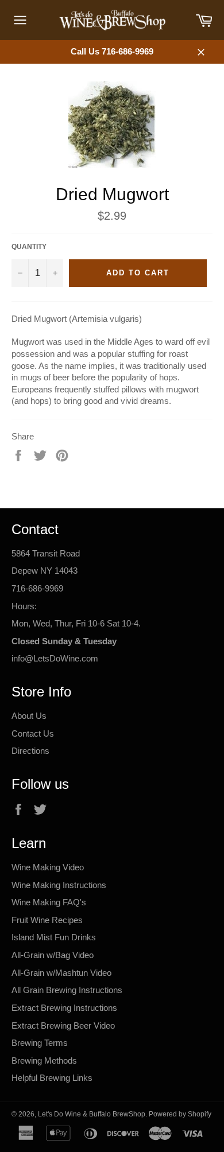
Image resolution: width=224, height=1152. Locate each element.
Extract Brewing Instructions (64, 1008)
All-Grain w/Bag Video (52, 955)
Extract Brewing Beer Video (63, 1025)
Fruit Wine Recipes (47, 920)
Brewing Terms (39, 1043)
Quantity (29, 247)
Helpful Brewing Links (51, 1078)
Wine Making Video (47, 867)
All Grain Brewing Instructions (66, 990)
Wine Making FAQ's (48, 902)
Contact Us (32, 733)
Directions (30, 751)
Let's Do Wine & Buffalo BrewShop (91, 1114)
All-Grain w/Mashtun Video (61, 973)
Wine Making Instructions (58, 885)
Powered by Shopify (180, 1114)
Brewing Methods (44, 1060)
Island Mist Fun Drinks (53, 937)
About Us (29, 716)
